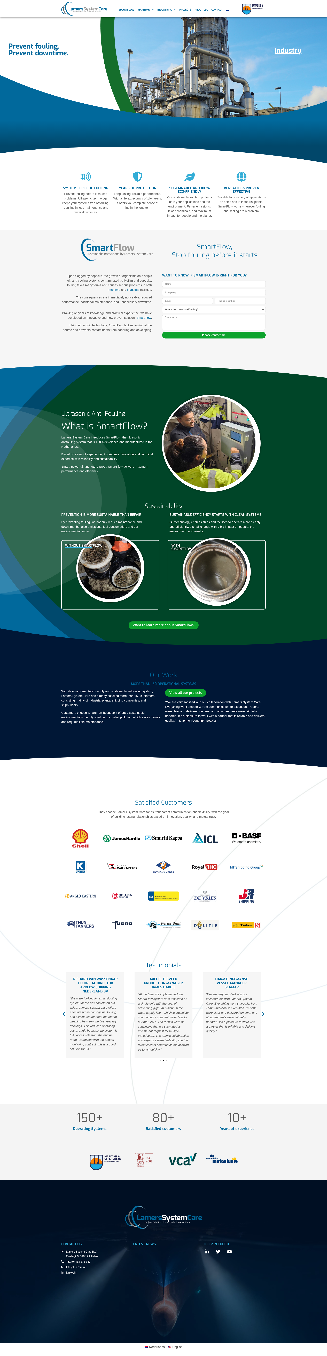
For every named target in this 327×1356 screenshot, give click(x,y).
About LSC (201, 9)
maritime (114, 289)
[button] (63, 1014)
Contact (217, 9)
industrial (133, 289)
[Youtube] (229, 1251)
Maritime (144, 9)
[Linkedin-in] (206, 1251)
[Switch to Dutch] (227, 9)
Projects (185, 9)
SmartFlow (126, 9)
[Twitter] (218, 1251)
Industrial (164, 9)
